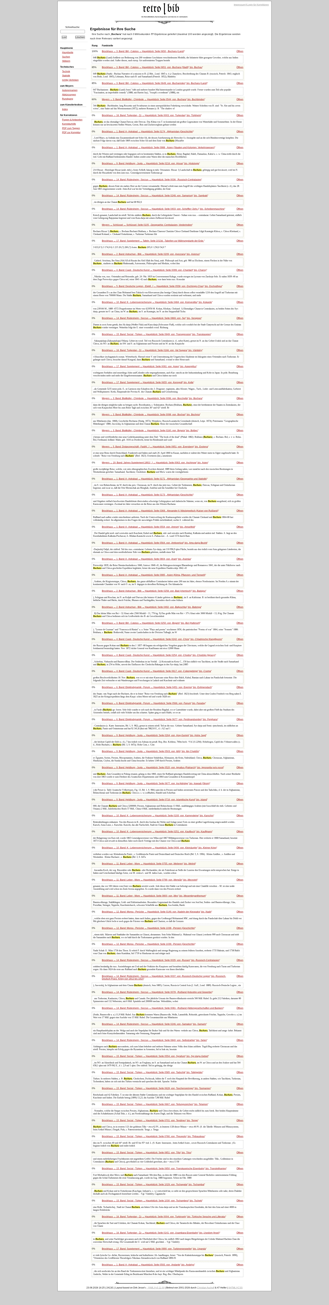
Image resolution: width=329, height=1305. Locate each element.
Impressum (239, 4)
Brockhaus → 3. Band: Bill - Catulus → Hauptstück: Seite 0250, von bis (151, 623)
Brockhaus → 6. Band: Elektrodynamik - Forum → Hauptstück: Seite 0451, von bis (157, 687)
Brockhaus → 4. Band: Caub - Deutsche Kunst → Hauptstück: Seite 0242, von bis (162, 639)
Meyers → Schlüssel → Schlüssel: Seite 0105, (147, 225)
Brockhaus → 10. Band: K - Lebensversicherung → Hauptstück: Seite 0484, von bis (157, 302)
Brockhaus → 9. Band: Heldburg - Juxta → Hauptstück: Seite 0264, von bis (154, 735)
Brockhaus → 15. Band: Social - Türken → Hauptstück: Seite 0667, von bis (155, 1104)
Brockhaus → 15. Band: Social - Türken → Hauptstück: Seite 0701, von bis (150, 1120)
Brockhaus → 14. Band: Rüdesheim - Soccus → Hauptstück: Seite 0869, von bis (151, 318)
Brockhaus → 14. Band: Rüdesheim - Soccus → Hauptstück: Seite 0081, (162, 1008)
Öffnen (239, 51)
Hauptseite (67, 52)
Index (65, 109)
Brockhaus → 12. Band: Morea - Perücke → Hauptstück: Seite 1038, (148, 928)
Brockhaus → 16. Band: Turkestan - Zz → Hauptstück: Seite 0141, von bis (161, 1232)
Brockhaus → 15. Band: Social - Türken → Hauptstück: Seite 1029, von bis (153, 1184)
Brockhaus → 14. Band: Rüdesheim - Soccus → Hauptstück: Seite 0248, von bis (155, 195)
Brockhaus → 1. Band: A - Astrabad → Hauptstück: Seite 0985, (153, 575)
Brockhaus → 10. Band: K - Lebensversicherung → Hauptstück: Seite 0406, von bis (159, 847)
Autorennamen (69, 90)
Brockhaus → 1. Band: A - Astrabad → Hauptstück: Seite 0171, (154, 478)
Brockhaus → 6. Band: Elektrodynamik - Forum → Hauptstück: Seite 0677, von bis (159, 719)
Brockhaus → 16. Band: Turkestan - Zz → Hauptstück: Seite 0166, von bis (152, 350)
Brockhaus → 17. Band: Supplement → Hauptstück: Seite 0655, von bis (147, 382)
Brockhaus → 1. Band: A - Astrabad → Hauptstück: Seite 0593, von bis (148, 1264)
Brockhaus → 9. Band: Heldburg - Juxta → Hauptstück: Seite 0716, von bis (154, 799)
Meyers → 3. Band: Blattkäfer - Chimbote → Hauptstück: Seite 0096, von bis (152, 398)
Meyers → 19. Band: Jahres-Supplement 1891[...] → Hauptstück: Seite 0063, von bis (155, 462)
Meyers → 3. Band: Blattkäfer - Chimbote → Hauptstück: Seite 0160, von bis (150, 430)
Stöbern (66, 61)
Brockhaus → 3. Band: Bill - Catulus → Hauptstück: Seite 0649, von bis (154, 83)
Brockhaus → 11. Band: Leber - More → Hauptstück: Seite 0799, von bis (149, 879)
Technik (66, 71)
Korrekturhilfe (69, 124)
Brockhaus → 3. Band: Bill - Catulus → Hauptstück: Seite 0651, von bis (152, 67)
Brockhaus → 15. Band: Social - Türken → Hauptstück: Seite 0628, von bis (156, 1088)
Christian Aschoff (205, 1287)
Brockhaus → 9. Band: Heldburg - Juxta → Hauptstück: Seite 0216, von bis (150, 163)
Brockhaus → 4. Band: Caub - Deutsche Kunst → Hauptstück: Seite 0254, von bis (158, 655)
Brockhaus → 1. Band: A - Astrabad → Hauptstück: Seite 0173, (147, 494)
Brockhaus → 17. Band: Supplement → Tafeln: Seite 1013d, (153, 240)
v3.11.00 (160, 1287)
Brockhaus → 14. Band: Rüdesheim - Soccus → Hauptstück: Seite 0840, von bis (154, 1040)
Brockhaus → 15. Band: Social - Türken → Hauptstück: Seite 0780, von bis (153, 1136)
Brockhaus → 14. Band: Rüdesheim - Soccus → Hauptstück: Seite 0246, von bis (154, 1024)
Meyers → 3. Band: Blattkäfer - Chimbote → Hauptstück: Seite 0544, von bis (153, 99)
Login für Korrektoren (258, 4)
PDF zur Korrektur (71, 132)
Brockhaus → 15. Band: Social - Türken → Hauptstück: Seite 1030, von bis (152, 1200)
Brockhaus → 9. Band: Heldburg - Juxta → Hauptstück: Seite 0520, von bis (162, 767)
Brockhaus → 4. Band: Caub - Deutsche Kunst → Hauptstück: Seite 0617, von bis (156, 671)
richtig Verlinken (70, 80)
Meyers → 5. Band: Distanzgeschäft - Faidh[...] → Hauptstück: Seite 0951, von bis (155, 446)
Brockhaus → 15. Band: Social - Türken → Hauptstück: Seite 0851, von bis (146, 1152)
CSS (240, 1287)
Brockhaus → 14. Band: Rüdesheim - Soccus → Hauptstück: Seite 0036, (151, 179)
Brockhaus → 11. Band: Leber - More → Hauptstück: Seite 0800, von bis (154, 895)
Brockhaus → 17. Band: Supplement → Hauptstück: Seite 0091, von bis (149, 366)
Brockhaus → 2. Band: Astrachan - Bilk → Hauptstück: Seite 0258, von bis (154, 591)
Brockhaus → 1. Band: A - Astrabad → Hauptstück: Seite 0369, (160, 510)
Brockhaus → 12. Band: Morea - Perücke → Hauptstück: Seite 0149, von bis (156, 911)
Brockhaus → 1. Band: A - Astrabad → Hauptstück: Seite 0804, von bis (146, 559)
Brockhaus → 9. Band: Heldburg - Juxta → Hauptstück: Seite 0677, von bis (156, 783)
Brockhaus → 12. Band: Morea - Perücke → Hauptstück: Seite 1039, (148, 944)
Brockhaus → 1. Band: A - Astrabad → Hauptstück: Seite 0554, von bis (148, 527)
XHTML (232, 1287)
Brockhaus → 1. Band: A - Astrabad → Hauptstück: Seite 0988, (158, 147)
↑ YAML (150, 1287)
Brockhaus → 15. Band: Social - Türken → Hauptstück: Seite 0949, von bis (156, 334)
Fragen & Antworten (72, 119)
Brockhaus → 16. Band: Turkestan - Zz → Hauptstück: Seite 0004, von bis (163, 1216)
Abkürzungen (69, 94)
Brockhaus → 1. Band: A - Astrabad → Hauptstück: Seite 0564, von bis (154, 543)
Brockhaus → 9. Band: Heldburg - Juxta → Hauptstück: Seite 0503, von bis (150, 751)
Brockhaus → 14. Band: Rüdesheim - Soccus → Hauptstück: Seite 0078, (157, 992)
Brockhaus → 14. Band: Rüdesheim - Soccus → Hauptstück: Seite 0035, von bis (160, 960)
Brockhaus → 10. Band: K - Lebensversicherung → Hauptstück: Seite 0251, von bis (157, 831)
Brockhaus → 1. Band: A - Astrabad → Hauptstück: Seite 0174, (147, 131)
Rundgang (67, 99)
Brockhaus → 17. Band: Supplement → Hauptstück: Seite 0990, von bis (154, 1248)
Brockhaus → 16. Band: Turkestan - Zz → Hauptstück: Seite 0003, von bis (151, 115)
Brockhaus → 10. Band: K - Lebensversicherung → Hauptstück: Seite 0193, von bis (157, 815)
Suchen (66, 56)
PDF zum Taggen (71, 128)
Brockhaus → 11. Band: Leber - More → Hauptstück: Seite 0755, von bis (148, 863)
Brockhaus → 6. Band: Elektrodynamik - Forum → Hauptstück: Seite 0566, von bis (153, 703)
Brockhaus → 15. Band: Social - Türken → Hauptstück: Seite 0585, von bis (152, 1072)
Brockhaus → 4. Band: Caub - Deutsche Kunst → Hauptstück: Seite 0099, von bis (154, 270)
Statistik (66, 75)
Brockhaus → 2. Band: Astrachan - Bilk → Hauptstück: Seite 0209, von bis (151, 254)
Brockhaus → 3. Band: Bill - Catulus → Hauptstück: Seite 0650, (143, 51)
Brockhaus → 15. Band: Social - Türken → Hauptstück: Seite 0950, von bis (164, 1168)
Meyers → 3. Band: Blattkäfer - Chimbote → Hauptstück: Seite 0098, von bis (151, 414)
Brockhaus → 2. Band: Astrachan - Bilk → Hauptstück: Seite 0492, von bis (151, 607)
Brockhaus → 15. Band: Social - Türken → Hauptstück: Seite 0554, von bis (155, 1056)
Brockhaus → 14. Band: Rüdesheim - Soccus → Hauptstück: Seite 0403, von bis (163, 209)
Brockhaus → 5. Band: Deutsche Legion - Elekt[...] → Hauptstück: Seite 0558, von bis (162, 286)
